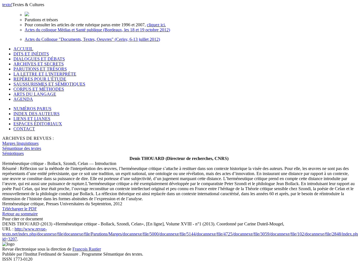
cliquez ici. (156, 24)
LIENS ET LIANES (31, 118)
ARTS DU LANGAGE (34, 94)
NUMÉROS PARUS (32, 108)
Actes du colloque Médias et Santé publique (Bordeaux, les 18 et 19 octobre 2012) (97, 29)
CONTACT (24, 128)
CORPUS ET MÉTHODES (38, 89)
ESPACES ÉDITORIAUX (37, 123)
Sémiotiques (13, 153)
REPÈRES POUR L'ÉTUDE (39, 79)
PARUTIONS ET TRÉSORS (40, 69)
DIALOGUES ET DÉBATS (39, 58)
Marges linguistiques (20, 143)
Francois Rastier (86, 249)
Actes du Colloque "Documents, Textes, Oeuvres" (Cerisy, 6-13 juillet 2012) (92, 39)
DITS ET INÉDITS (31, 53)
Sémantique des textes (21, 148)
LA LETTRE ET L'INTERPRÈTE (44, 74)
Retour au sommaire (20, 213)
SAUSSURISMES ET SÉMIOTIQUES (49, 84)
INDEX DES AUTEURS (36, 113)
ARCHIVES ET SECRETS (38, 64)
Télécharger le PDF (19, 208)
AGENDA (23, 99)
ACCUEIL (23, 48)
